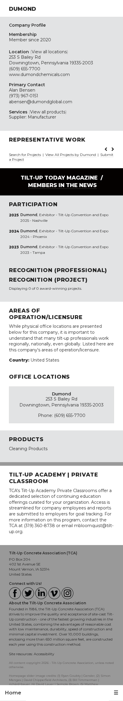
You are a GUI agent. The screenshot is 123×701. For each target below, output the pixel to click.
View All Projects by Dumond (71, 154)
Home (13, 693)
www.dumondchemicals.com (39, 74)
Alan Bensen (22, 90)
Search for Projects (25, 154)
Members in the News (62, 185)
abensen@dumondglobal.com (40, 101)
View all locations (49, 51)
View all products (47, 112)
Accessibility (44, 654)
